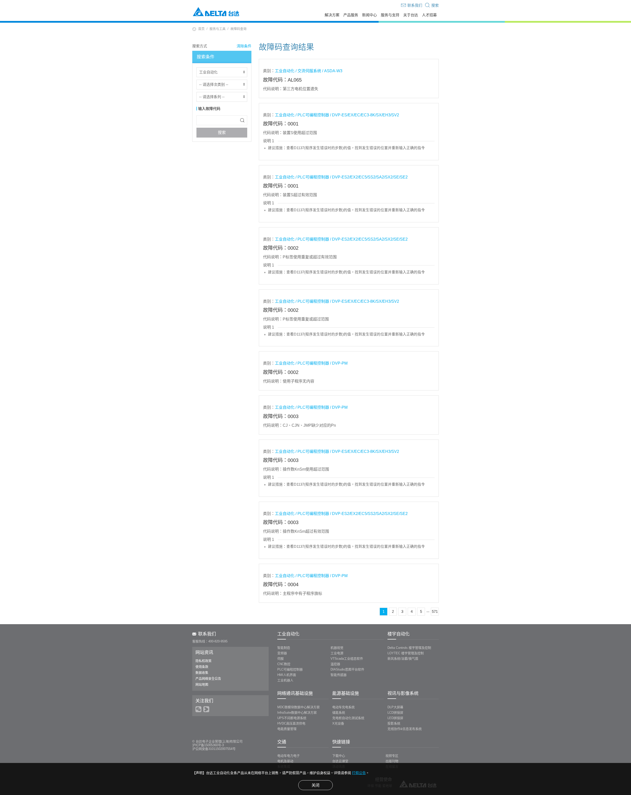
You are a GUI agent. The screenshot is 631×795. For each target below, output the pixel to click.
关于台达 (410, 15)
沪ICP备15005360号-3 (208, 745)
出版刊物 (392, 761)
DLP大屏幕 (395, 707)
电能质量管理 (287, 729)
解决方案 (332, 15)
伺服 (280, 658)
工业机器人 (285, 680)
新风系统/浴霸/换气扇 (402, 658)
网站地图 (201, 684)
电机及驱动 (285, 761)
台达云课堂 (340, 761)
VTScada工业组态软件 (347, 658)
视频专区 (392, 756)
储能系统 (338, 712)
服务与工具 (218, 29)
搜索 (222, 132)
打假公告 (359, 773)
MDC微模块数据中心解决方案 (298, 707)
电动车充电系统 (343, 707)
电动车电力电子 (288, 756)
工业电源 (337, 653)
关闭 (315, 785)
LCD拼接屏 (395, 712)
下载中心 (338, 756)
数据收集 (201, 672)
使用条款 (201, 667)
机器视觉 (337, 648)
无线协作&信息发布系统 (404, 729)
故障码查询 (238, 29)
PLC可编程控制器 (290, 669)
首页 (201, 29)
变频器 (282, 653)
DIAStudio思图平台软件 (347, 669)
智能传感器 (339, 675)
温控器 (335, 664)
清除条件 (244, 46)
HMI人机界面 (286, 675)
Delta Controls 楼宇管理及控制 (409, 648)
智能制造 (283, 648)
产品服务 (350, 15)
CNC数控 (283, 664)
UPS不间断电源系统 (291, 718)
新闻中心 (369, 15)
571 (435, 611)
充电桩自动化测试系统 (348, 718)
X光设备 (338, 723)
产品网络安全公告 (208, 678)
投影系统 (393, 723)
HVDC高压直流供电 (291, 723)
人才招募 (429, 15)
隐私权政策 (203, 661)
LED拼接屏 (395, 718)
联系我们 (207, 634)
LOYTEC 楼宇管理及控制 (405, 653)
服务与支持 (390, 15)
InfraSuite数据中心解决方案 (297, 712)
